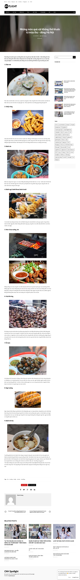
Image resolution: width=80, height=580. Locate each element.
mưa (69, 147)
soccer (71, 152)
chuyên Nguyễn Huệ (67, 129)
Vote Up (24, 485)
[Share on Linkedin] (34, 489)
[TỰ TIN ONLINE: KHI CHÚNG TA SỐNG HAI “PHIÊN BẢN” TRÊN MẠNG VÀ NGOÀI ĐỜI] (59, 114)
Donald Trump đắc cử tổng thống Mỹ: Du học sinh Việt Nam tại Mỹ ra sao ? (17, 512)
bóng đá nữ (64, 127)
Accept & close (75, 577)
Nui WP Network (12, 575)
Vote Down (32, 485)
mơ (28, 1)
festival (64, 137)
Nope (69, 577)
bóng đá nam (57, 127)
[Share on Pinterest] (31, 489)
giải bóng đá (57, 139)
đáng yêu (57, 159)
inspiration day (58, 142)
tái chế (64, 157)
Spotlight (57, 154)
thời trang (67, 154)
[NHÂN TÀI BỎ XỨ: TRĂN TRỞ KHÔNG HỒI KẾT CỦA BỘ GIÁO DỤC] (40, 531)
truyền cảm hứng (58, 157)
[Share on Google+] (27, 489)
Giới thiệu (20, 1)
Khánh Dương (43, 35)
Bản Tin (5, 1)
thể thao (62, 154)
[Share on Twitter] (24, 489)
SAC (68, 152)
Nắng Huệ (13, 1)
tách (16, 1)
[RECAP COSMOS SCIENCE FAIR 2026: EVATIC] (59, 83)
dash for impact (66, 134)
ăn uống (11, 479)
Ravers (64, 152)
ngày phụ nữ (63, 149)
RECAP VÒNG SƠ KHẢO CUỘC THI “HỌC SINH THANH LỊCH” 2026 (69, 97)
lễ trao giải (57, 147)
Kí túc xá (62, 144)
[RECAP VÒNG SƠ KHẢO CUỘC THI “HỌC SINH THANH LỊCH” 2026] (59, 99)
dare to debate (58, 134)
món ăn (18, 479)
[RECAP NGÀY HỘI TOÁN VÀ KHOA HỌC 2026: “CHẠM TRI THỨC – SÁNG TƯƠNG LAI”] (59, 106)
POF (56, 152)
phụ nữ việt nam (71, 149)
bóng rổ (67, 124)
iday (66, 139)
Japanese (64, 142)
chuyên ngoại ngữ (58, 129)
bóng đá (72, 124)
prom (60, 152)
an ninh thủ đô (62, 124)
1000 (31, 1)
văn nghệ (69, 157)
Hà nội (63, 139)
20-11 (56, 124)
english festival (58, 137)
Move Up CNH (63, 147)
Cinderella (57, 132)
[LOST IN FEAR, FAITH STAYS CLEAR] (64, 531)
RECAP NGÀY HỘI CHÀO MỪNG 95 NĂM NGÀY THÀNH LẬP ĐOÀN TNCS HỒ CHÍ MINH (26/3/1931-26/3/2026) (69, 90)
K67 (69, 142)
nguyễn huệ (57, 149)
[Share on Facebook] (21, 489)
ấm (8, 479)
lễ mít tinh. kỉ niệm (69, 144)
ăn (73, 157)
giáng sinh (69, 137)
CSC (70, 132)
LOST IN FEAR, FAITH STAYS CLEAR (63, 541)
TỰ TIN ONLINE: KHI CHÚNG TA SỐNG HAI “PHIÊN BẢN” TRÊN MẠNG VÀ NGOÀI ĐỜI (69, 113)
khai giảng (57, 144)
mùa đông (23, 479)
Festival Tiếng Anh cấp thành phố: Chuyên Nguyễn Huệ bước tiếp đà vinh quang (38, 512)
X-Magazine (25, 1)
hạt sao (9, 1)
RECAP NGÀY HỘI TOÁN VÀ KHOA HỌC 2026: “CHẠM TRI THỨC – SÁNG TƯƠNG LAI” (70, 105)
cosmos (66, 132)
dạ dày (15, 479)
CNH (62, 132)
